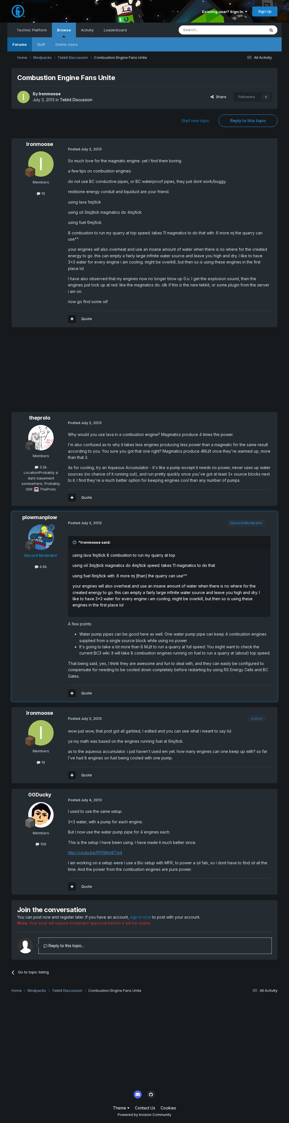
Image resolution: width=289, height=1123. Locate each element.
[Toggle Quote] (75, 542)
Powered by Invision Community (144, 1115)
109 (42, 844)
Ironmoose (50, 93)
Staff (41, 44)
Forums (19, 44)
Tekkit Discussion (76, 99)
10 (42, 193)
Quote (86, 318)
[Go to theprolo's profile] (41, 437)
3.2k (42, 467)
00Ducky (39, 795)
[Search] (271, 29)
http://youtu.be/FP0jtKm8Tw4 (95, 852)
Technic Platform (32, 30)
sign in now (140, 917)
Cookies (168, 1107)
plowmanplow (39, 517)
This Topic (248, 30)
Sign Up (265, 11)
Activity (87, 30)
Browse (64, 30)
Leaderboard (115, 30)
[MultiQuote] (72, 319)
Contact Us (145, 1107)
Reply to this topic (248, 120)
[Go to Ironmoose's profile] (23, 97)
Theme (120, 1107)
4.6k (42, 566)
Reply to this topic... (65, 945)
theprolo (39, 418)
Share (220, 96)
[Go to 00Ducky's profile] (41, 815)
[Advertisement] (78, 372)
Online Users (66, 44)
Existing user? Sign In (223, 11)
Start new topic (195, 120)
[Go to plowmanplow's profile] (41, 537)
